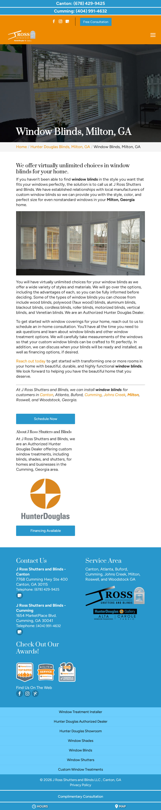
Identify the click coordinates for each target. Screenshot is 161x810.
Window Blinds (80, 750)
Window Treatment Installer (80, 712)
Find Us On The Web (34, 687)
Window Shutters (80, 760)
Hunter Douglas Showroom (80, 731)
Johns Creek (114, 394)
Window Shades (80, 741)
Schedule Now (45, 419)
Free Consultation (95, 22)
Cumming (93, 394)
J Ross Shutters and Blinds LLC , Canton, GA (87, 780)
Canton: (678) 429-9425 (80, 3)
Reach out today (31, 361)
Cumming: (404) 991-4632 (80, 11)
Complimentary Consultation (80, 796)
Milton (133, 394)
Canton (46, 394)
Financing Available (45, 531)
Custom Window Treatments (80, 769)
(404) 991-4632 (48, 626)
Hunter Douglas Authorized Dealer (80, 721)
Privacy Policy (80, 785)
